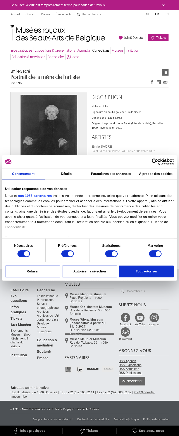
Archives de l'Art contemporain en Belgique (48, 319)
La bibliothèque (47, 296)
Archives (43, 311)
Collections (100, 50)
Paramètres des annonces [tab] (111, 174)
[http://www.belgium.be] (79, 370)
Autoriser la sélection (89, 271)
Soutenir (44, 351)
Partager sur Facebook (152, 82)
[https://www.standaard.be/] (108, 369)
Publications (45, 300)
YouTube (140, 324)
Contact (30, 14)
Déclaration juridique (126, 419)
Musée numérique (44, 329)
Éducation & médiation (28, 57)
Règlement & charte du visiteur (19, 342)
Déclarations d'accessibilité (93, 419)
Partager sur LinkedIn (158, 82)
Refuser (33, 271)
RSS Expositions (130, 365)
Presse (45, 14)
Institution (132, 50)
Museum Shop (20, 334)
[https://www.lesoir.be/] (93, 368)
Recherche (56, 57)
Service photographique (48, 305)
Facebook (125, 324)
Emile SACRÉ (123, 149)
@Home (73, 57)
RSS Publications (130, 373)
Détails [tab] (66, 174)
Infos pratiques (21, 50)
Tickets (161, 37)
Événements (64, 14)
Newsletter (135, 381)
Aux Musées (20, 324)
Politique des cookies (156, 419)
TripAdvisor (125, 338)
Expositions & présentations (54, 50)
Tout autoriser (146, 271)
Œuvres (165, 72)
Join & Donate (133, 37)
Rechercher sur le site (78, 14)
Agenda (83, 50)
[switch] (67, 253)
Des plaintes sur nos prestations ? (53, 419)
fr (157, 14)
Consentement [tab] (23, 174)
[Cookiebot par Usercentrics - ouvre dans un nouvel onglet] (155, 161)
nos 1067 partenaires (35, 196)
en (167, 14)
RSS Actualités (129, 369)
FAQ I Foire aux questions (19, 295)
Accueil (15, 14)
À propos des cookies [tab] (156, 174)
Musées (117, 50)
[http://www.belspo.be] (68, 370)
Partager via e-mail (165, 82)
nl (148, 14)
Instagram (154, 324)
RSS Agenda (127, 361)
